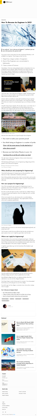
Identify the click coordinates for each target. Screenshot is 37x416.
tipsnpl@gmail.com (4, 384)
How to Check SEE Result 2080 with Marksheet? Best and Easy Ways (25, 323)
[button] (35, 414)
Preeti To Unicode (22, 391)
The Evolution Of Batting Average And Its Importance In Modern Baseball (25, 363)
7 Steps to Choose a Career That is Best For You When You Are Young (16, 294)
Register (3, 403)
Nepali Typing (5, 391)
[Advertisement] (18, 11)
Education (3, 19)
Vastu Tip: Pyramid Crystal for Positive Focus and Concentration (15, 296)
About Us (4, 409)
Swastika (9, 305)
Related (3, 318)
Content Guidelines (5, 405)
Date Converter (5, 393)
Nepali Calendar (5, 395)
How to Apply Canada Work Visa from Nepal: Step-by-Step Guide (25, 337)
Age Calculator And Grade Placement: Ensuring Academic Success (25, 350)
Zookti (14, 414)
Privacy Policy (4, 407)
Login (3, 402)
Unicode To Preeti (22, 393)
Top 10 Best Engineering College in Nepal (11, 292)
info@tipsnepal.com (5, 383)
